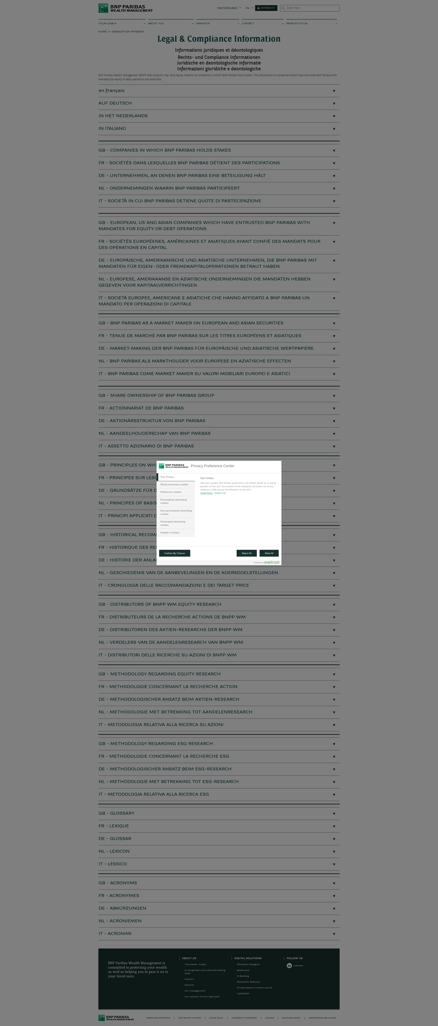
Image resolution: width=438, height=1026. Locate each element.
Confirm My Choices (174, 553)
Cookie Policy (206, 493)
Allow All (269, 553)
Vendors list (220, 493)
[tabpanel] (239, 487)
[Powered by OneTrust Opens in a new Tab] (267, 563)
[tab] (176, 477)
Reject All (247, 553)
